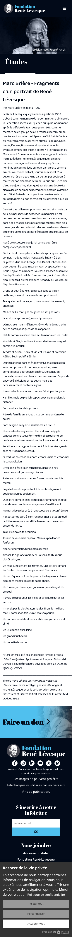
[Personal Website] (57, 763)
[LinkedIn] (32, 763)
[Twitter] (49, 763)
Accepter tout (36, 923)
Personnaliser (36, 913)
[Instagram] (23, 763)
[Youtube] (40, 763)
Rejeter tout (36, 903)
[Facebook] (15, 763)
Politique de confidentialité (46, 895)
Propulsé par (49, 931)
